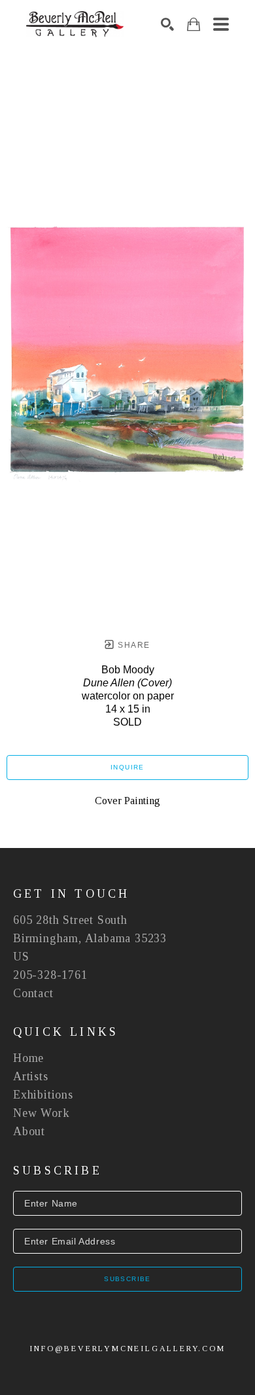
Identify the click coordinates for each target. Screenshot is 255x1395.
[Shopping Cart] (193, 24)
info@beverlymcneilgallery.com (127, 1348)
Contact (33, 993)
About (29, 1131)
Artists (30, 1076)
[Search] (167, 24)
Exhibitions (43, 1095)
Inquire (127, 767)
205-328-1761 (50, 975)
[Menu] (221, 24)
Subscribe (127, 1278)
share (132, 645)
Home (28, 1058)
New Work (41, 1113)
